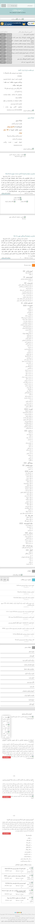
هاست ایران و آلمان (17, 123)
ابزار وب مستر (28, 536)
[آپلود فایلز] (21, 19)
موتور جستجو (28, 385)
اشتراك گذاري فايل (27, 326)
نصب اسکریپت (27, 854)
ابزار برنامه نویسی (27, 534)
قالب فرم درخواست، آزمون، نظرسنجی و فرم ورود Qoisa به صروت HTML (18, 628)
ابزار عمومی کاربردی (26, 291)
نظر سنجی (29, 387)
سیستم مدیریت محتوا (26, 361)
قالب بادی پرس (28, 495)
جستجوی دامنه (28, 342)
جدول (30, 446)
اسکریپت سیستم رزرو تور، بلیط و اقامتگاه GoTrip (23, 634)
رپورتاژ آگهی (30, 462)
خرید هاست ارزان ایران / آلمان (26, 70)
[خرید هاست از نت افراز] (17, 199)
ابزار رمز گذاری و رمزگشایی (25, 286)
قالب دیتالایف (28, 499)
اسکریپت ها (19, 176)
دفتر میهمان (28, 354)
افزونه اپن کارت (28, 414)
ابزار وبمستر (30, 283)
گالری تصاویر (28, 406)
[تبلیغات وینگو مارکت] (17, 574)
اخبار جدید (31, 677)
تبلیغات (29, 838)
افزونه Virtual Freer (27, 412)
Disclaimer (17, 916)
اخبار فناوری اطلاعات (28, 303)
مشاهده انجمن (4, 31)
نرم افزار (31, 532)
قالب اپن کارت (28, 490)
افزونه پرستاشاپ (27, 426)
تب (30, 441)
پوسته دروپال (28, 511)
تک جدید (32, 686)
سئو (30, 528)
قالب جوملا (28, 497)
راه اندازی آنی (18, 91)
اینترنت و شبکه (28, 539)
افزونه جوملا (28, 416)
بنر (30, 555)
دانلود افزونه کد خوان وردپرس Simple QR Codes (15, 868)
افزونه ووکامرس (27, 423)
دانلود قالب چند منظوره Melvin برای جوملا (16, 898)
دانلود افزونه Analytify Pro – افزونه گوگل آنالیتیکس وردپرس (21, 622)
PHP (30, 274)
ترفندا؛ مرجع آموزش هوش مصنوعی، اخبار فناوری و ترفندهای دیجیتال (17, 41)
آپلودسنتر (29, 312)
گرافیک (31, 550)
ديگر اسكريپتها (6, 176)
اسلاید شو (29, 434)
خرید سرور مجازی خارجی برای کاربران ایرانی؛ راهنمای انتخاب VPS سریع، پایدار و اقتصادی (17, 604)
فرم (30, 451)
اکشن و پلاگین (28, 553)
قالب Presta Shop (27, 483)
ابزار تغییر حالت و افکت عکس (24, 284)
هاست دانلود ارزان (29, 695)
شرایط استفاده (27, 856)
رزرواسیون (29, 357)
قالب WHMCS (28, 487)
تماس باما (28, 842)
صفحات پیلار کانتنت (29, 56)
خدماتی (13, 176)
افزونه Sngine (28, 410)
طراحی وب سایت (30, 921)
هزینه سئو (31, 651)
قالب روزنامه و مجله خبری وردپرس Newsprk (24, 639)
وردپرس (29, 530)
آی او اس (29, 467)
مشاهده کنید (6, 757)
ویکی (30, 394)
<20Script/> (17, 10)
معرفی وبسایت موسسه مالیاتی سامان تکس (23, 43)
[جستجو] (3, 5)
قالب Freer (29, 478)
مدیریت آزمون (28, 370)
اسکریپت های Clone (27, 319)
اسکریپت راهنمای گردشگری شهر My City (24, 236)
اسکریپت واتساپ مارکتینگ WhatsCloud (25, 591)
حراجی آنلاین (28, 343)
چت (30, 399)
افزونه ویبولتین (28, 424)
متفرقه (29, 455)
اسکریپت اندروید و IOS (26, 317)
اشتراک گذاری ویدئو (27, 328)
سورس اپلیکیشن (29, 465)
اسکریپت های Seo (27, 321)
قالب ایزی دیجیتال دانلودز (25, 492)
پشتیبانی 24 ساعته (17, 139)
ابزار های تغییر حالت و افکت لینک (24, 298)
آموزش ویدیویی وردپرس (26, 278)
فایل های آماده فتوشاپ (26, 557)
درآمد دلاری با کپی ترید (28, 660)
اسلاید (30, 432)
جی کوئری (30, 430)
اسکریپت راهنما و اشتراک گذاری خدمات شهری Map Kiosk (20, 173)
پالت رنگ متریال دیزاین (25, 858)
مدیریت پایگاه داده (27, 382)
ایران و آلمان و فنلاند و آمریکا (14, 136)
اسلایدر (29, 314)
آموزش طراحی (29, 271)
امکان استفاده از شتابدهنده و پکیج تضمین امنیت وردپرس (12, 102)
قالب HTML (28, 480)
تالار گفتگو (29, 336)
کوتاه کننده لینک (28, 404)
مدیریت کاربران (28, 383)
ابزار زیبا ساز (28, 288)
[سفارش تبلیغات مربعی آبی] (24, 201)
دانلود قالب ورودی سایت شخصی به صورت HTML (15, 875)
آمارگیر (29, 310)
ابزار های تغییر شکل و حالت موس (24, 300)
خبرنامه (29, 347)
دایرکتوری (13, 238)
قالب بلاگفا (29, 517)
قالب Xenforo (28, 488)
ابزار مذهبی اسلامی (27, 297)
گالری (30, 460)
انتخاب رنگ (29, 437)
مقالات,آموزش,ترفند (28, 523)
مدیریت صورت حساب (26, 377)
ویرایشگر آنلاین (28, 392)
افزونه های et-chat (27, 417)
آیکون (30, 551)
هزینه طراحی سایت (29, 664)
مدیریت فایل (28, 378)
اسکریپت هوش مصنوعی (26, 324)
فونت (30, 558)
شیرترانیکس (28, 428)
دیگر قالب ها (28, 473)
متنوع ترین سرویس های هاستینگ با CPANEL (12, 74)
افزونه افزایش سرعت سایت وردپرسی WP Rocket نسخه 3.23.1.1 (20, 611)
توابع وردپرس (27, 851)
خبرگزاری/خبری (27, 349)
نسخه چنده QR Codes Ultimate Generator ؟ (23, 49)
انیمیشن (29, 439)
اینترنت (29, 280)
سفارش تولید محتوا (29, 669)
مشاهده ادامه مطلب (5, 193)
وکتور (30, 562)
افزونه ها (31, 409)
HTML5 (29, 309)
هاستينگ (29, 389)
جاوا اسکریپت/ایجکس (26, 340)
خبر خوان (29, 345)
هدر (30, 560)
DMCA (22, 914)
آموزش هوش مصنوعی (28, 691)
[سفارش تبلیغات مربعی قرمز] (10, 201)
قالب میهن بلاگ (28, 521)
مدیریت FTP (28, 543)
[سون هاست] (14, 19)
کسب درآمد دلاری (29, 673)
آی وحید (23, 921)
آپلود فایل (31, 704)
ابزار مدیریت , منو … (26, 295)
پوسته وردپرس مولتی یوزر (25, 513)
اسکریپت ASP (28, 315)
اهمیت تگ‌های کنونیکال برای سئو (26, 59)
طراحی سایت (28, 541)
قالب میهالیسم (28, 502)
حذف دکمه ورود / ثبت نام (27, 62)
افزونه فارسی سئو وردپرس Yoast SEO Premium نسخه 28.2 (21, 617)
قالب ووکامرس (28, 508)
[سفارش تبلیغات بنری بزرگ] (17, 197)
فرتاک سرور (31, 117)
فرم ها (29, 364)
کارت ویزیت (28, 564)
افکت (30, 436)
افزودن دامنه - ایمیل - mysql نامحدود (12, 79)
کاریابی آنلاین (28, 401)
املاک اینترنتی (28, 329)
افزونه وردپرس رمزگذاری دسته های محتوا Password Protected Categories (14, 891)
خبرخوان (29, 448)
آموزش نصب (28, 525)
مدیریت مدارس (28, 380)
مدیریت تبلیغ (28, 373)
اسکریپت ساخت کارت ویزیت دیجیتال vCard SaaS (23, 597)
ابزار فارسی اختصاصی (26, 293)
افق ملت (32, 656)
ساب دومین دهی (27, 359)
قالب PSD (29, 485)
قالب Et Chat (28, 474)
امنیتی (30, 331)
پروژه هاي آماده (29, 545)
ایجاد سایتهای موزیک (27, 333)
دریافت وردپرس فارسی (25, 861)
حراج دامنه (31, 699)
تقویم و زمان (28, 443)
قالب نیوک (29, 504)
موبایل (29, 458)
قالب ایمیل (29, 494)
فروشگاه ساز (28, 366)
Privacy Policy (28, 914)
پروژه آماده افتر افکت (26, 547)
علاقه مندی (28, 363)
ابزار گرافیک (28, 538)
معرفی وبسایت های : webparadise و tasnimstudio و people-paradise (17, 46)
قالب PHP (29, 481)
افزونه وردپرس (28, 421)
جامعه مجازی (28, 338)
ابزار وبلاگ (28, 845)
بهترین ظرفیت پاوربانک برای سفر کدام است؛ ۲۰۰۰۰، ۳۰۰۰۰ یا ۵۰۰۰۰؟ (17, 38)
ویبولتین (29, 509)
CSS (30, 307)
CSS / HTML (28, 272)
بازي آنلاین (29, 335)
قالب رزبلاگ (28, 519)
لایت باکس (29, 453)
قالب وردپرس (28, 506)
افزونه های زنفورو (27, 419)
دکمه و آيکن (28, 450)
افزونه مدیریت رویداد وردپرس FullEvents (25, 585)
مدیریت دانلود (28, 375)
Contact (18, 914)
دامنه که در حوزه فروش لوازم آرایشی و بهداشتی (22, 53)
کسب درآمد (28, 403)
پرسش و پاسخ (28, 396)
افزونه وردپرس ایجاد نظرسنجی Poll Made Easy (15, 883)
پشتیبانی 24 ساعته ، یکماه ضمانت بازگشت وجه (12, 96)
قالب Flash (29, 476)
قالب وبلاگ (30, 515)
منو (30, 456)
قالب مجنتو (29, 501)
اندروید (29, 468)
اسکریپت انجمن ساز (29, 34)
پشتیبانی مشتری (27, 397)
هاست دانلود (4, 921)
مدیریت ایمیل (28, 371)
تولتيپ (29, 444)
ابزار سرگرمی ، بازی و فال (25, 290)
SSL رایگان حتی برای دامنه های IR (13, 88)
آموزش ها (29, 526)
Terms (33, 914)
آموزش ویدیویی (29, 277)
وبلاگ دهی (29, 390)
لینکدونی (29, 368)
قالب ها (31, 471)
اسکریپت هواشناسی (27, 322)
